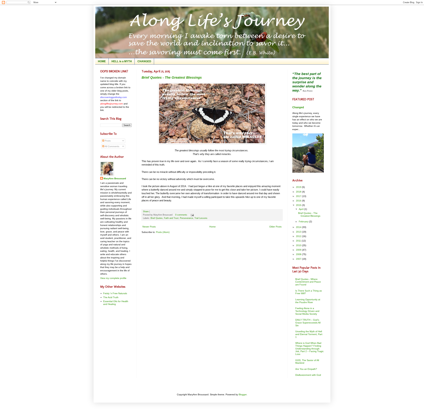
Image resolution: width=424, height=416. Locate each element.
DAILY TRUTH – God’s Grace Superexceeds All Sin (307, 322)
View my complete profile (113, 278)
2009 (299, 249)
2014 (299, 227)
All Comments (111, 146)
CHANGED (144, 61)
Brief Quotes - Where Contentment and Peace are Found (308, 282)
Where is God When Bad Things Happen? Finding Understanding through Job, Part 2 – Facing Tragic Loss (309, 348)
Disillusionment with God (308, 375)
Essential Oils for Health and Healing (115, 302)
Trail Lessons (200, 218)
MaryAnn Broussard (115, 178)
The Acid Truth (110, 297)
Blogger (243, 394)
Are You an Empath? (306, 369)
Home (212, 226)
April (301, 209)
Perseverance (186, 218)
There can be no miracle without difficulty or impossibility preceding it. (179, 172)
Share (146, 211)
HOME (102, 61)
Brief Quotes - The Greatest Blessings (172, 77)
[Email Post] (192, 215)
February (304, 221)
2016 (299, 200)
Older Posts (275, 226)
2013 (299, 231)
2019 (299, 187)
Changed (298, 107)
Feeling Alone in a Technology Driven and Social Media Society (307, 311)
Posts (107, 140)
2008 (299, 254)
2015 (299, 205)
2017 (299, 196)
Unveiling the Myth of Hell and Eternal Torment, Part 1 (308, 334)
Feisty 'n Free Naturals (115, 293)
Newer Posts (149, 226)
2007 (299, 259)
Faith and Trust (171, 218)
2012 (299, 236)
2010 (299, 245)
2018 (299, 191)
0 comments (181, 215)
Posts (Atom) (163, 232)
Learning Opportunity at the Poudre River (307, 301)
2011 (299, 240)
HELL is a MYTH (121, 61)
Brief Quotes (157, 218)
